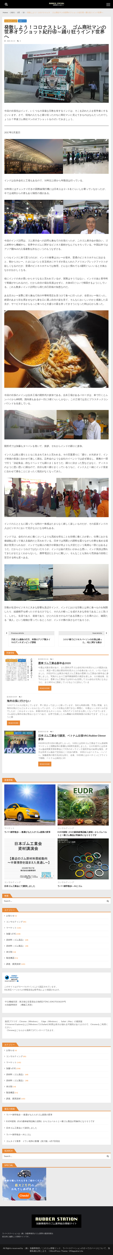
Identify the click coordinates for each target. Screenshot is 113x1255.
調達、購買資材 (27, 733)
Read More (45, 688)
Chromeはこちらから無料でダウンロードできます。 (31, 1030)
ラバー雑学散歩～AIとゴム (70, 886)
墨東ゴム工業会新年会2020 (54, 663)
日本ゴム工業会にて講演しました (19, 886)
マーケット (9, 733)
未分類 (9, 952)
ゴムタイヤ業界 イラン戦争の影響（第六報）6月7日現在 (33, 1141)
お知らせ (10, 915)
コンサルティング (11, 21)
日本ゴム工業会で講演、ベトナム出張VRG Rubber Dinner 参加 (72, 737)
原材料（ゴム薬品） (15, 939)
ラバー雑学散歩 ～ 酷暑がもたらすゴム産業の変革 (27, 832)
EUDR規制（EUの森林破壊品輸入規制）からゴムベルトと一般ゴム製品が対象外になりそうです (82, 833)
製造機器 (10, 958)
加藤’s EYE (22, 21)
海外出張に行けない (19, 700)
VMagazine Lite (76, 1251)
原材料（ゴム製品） (15, 946)
